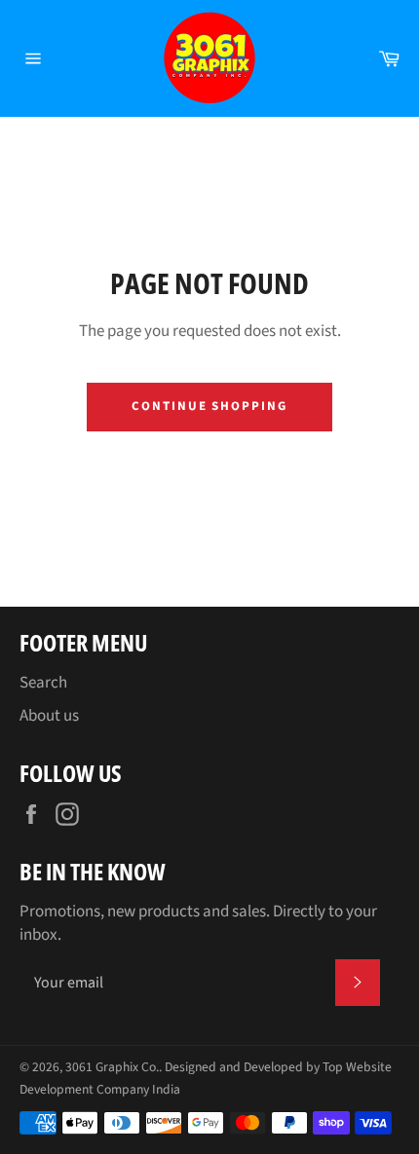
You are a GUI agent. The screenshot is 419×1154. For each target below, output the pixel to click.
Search (43, 682)
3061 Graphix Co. (112, 1067)
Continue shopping (209, 406)
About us (49, 715)
